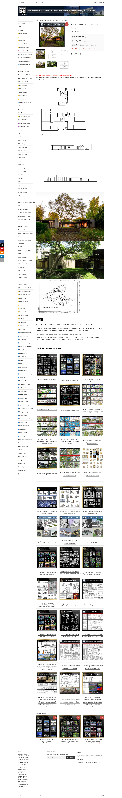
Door (19, 195)
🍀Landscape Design (23, 92)
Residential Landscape (23, 779)
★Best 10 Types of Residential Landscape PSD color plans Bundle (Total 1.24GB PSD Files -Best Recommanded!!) (70, 474)
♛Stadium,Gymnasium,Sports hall (25, 234)
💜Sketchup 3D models (24, 123)
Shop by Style (25, 467)
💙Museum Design (23, 367)
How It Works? (21, 23)
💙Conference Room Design (25, 374)
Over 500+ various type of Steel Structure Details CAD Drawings (47, 512)
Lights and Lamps (22, 192)
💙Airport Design (22, 353)
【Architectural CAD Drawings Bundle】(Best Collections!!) (47, 380)
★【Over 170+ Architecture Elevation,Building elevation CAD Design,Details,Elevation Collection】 (47, 604)
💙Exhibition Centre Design (25, 346)
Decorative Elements (23, 766)
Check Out (101, 2)
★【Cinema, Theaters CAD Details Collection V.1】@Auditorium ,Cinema (70, 604)
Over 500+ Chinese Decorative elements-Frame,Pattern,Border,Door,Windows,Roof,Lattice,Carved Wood (73, 573)
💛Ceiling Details (22, 319)
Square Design (21, 783)
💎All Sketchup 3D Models (24, 102)
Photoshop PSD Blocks (23, 759)
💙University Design (23, 401)
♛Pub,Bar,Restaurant (23, 223)
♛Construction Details (23, 206)
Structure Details (22, 140)
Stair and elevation (22, 188)
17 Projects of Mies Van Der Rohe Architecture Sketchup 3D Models (92, 541)
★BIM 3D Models (22, 106)
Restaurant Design (22, 154)
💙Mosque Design (22, 422)
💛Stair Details (21, 308)
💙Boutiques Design (23, 412)
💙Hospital (21, 360)
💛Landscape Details (23, 312)
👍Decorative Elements (24, 99)
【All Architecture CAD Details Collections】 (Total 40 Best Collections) (70, 411)
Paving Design (21, 168)
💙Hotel (20, 363)
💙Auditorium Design (23, 388)
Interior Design (21, 771)
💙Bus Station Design (23, 357)
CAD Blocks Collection (23, 757)
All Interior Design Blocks (24, 756)
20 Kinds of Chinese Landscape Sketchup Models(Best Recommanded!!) (47, 474)
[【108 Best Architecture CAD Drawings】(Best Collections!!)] (70, 364)
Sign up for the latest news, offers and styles (57, 754)
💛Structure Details (23, 301)
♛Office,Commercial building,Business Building (24, 210)
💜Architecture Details (23, 126)
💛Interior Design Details (24, 291)
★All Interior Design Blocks (25, 78)
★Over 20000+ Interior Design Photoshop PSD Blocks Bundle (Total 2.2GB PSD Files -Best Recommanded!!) (93, 411)
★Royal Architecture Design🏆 (25, 54)
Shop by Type (25, 463)
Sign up (41, 2)
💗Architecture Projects (24, 51)
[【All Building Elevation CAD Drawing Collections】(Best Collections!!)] (93, 726)
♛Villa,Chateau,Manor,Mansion (25, 199)
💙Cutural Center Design (24, 343)
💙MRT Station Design (24, 425)
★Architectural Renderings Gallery (24, 447)
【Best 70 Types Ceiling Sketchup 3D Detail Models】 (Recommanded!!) (70, 512)
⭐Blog (20, 460)
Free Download (21, 786)
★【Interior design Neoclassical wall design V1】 (93, 604)
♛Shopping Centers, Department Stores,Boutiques (25, 228)
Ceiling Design (21, 144)
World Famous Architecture (45, 20)
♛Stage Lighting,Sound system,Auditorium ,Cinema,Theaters (24, 274)
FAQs (19, 26)
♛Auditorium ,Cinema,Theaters (22, 282)
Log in (37, 2)
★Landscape (21, 109)
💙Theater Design (22, 377)
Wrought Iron (21, 164)
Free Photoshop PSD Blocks (25, 75)
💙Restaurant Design (23, 381)
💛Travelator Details (23, 325)
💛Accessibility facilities (24, 315)
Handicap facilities (22, 137)
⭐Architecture (21, 40)
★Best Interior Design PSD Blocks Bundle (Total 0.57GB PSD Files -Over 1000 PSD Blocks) (70, 441)
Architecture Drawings (23, 762)
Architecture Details (22, 767)
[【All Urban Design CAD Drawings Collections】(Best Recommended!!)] (69, 726)
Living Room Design (23, 147)
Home (19, 20)
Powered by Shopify (48, 795)
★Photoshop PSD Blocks (24, 82)
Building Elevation (22, 130)
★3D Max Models (22, 113)
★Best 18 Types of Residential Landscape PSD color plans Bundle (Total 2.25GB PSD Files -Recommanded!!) (47, 441)
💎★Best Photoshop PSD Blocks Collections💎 (24, 66)
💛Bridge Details (22, 322)
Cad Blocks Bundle (22, 754)
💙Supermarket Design (24, 384)
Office (19, 133)
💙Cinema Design (22, 391)
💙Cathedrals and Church (24, 332)
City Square (21, 178)
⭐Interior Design (22, 85)
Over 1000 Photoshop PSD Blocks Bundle (47, 409)
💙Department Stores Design (25, 408)
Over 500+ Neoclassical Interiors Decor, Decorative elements (92, 512)
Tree (19, 185)
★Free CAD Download (23, 71)
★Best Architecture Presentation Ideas (22, 454)
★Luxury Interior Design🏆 (24, 57)
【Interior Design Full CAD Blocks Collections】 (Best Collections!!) (92, 380)
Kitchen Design (22, 150)
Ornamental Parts (22, 764)
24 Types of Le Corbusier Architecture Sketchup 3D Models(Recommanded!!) (47, 541)
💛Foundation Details (23, 305)
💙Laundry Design (22, 432)
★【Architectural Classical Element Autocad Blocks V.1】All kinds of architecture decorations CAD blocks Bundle (70, 666)
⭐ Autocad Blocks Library (24, 44)
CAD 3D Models (21, 761)
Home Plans (21, 772)
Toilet (19, 161)
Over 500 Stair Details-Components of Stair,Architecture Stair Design (70, 635)
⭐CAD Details (22, 88)
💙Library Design (22, 350)
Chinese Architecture (23, 784)
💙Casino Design (22, 429)
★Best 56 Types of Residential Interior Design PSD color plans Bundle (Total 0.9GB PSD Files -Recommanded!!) (92, 474)
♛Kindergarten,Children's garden (24, 251)
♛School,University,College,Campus (25, 202)
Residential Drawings (23, 778)
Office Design (21, 157)
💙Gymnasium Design (23, 405)
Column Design (22, 182)
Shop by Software (25, 470)
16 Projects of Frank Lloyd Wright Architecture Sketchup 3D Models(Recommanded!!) (69, 541)
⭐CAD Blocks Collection (24, 116)
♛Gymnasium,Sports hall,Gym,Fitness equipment (25, 258)
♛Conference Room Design (25, 288)
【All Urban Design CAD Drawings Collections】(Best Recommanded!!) (92, 573)
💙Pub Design (21, 436)
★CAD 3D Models (22, 119)
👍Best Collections (23, 33)
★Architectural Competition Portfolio (25, 441)
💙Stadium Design (22, 370)
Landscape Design (22, 171)
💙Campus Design (22, 339)
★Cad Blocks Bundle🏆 (24, 61)
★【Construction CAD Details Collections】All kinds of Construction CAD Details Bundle (92, 635)
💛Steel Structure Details (24, 294)
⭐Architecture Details (23, 47)
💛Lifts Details (21, 329)
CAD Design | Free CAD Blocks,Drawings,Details (34, 795)
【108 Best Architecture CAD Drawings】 (69, 380)
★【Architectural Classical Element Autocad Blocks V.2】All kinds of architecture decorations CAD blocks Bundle (92, 666)
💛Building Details (22, 298)
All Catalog (21, 30)
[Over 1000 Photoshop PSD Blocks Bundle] (47, 395)
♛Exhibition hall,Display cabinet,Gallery (24, 265)
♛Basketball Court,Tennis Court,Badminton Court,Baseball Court (24, 243)
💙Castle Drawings (23, 336)
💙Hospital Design (22, 394)
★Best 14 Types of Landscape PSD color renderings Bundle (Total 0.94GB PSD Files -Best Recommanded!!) (92, 441)
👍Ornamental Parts (23, 95)
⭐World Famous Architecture (25, 37)
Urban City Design (22, 175)
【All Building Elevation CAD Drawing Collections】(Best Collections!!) (47, 573)
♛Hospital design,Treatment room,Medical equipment (25, 217)
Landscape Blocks (22, 774)
